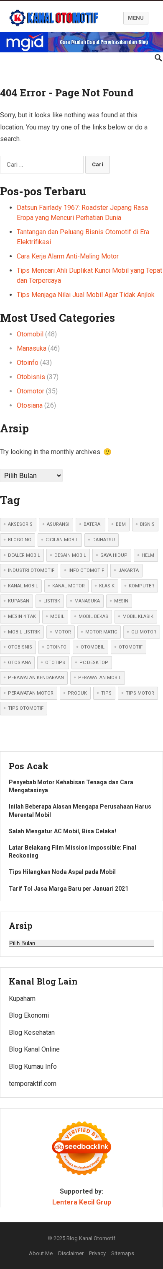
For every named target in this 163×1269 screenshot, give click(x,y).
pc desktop (93, 662)
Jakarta (128, 570)
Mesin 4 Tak (22, 616)
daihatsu (103, 540)
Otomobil (30, 334)
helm (148, 555)
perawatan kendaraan (36, 677)
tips (106, 693)
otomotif (131, 647)
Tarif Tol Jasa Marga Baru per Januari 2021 (68, 888)
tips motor (140, 693)
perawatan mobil (99, 677)
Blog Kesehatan (32, 1032)
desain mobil (70, 555)
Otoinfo (27, 363)
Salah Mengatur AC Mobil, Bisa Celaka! (62, 831)
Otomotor (30, 391)
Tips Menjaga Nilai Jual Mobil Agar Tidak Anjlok (86, 295)
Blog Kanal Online (34, 1049)
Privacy (97, 1253)
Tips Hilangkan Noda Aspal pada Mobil (62, 871)
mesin (121, 601)
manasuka (87, 601)
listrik (51, 601)
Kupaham (22, 999)
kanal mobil (23, 586)
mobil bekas (93, 616)
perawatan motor (30, 693)
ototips (55, 662)
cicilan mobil (62, 540)
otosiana (19, 662)
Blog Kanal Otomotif (90, 1238)
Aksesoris (20, 524)
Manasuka (31, 348)
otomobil (92, 647)
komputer (141, 586)
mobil (57, 616)
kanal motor (68, 586)
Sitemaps (122, 1253)
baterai (93, 524)
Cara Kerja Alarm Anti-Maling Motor (68, 256)
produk (77, 693)
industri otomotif (31, 570)
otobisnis (20, 647)
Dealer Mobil (24, 555)
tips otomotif (25, 708)
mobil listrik (24, 632)
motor (62, 632)
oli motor (143, 632)
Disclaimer (71, 1253)
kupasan (18, 601)
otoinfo (56, 647)
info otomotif (86, 570)
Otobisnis (31, 377)
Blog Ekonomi (29, 1015)
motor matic (101, 632)
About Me (41, 1253)
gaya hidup (113, 555)
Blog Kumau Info (33, 1066)
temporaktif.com (32, 1084)
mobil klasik (137, 616)
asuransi (58, 524)
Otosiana (30, 405)
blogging (19, 540)
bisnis (147, 524)
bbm (121, 524)
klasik (107, 586)
